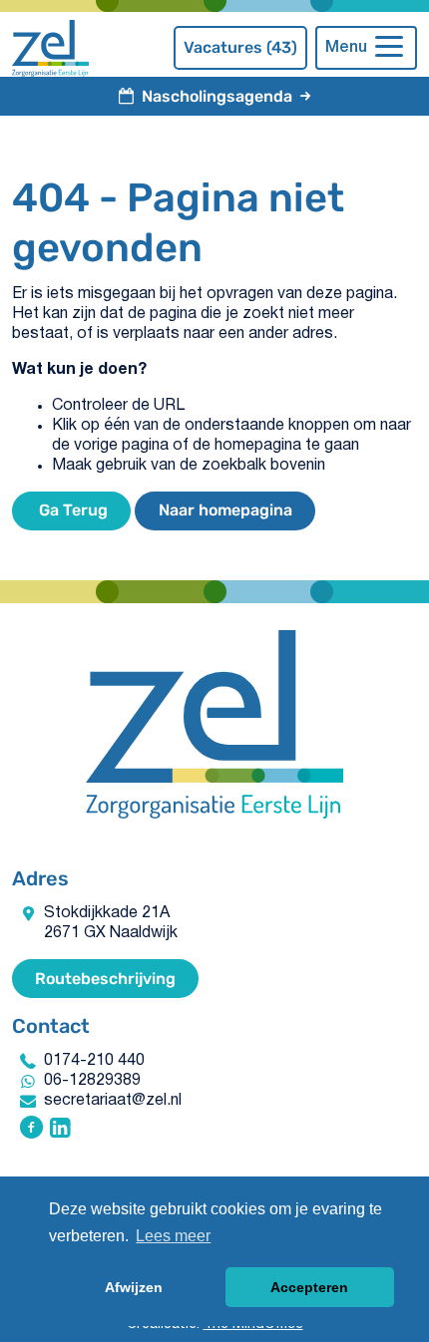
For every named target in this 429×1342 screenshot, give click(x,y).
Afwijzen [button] (134, 1287)
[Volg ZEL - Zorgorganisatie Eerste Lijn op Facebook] (31, 1130)
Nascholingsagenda (217, 96)
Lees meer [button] (173, 1235)
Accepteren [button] (309, 1287)
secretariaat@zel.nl (113, 1101)
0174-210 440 (94, 1061)
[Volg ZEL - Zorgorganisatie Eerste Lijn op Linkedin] (60, 1130)
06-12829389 (92, 1081)
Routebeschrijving (105, 978)
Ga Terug (71, 510)
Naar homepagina (225, 510)
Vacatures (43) (240, 47)
